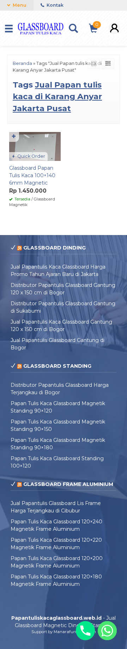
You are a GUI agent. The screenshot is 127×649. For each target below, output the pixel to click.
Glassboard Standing (57, 366)
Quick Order (30, 156)
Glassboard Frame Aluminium (68, 484)
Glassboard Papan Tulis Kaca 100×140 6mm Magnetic (32, 175)
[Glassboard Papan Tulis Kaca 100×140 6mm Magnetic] (35, 146)
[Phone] (85, 630)
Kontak (55, 5)
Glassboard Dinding (54, 248)
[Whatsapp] (107, 630)
